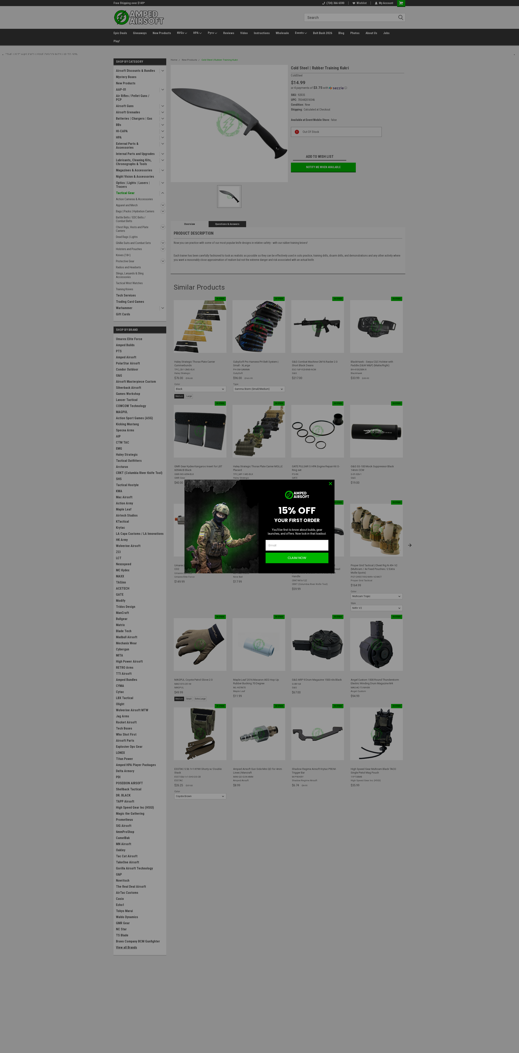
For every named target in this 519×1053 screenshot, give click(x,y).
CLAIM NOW (297, 558)
